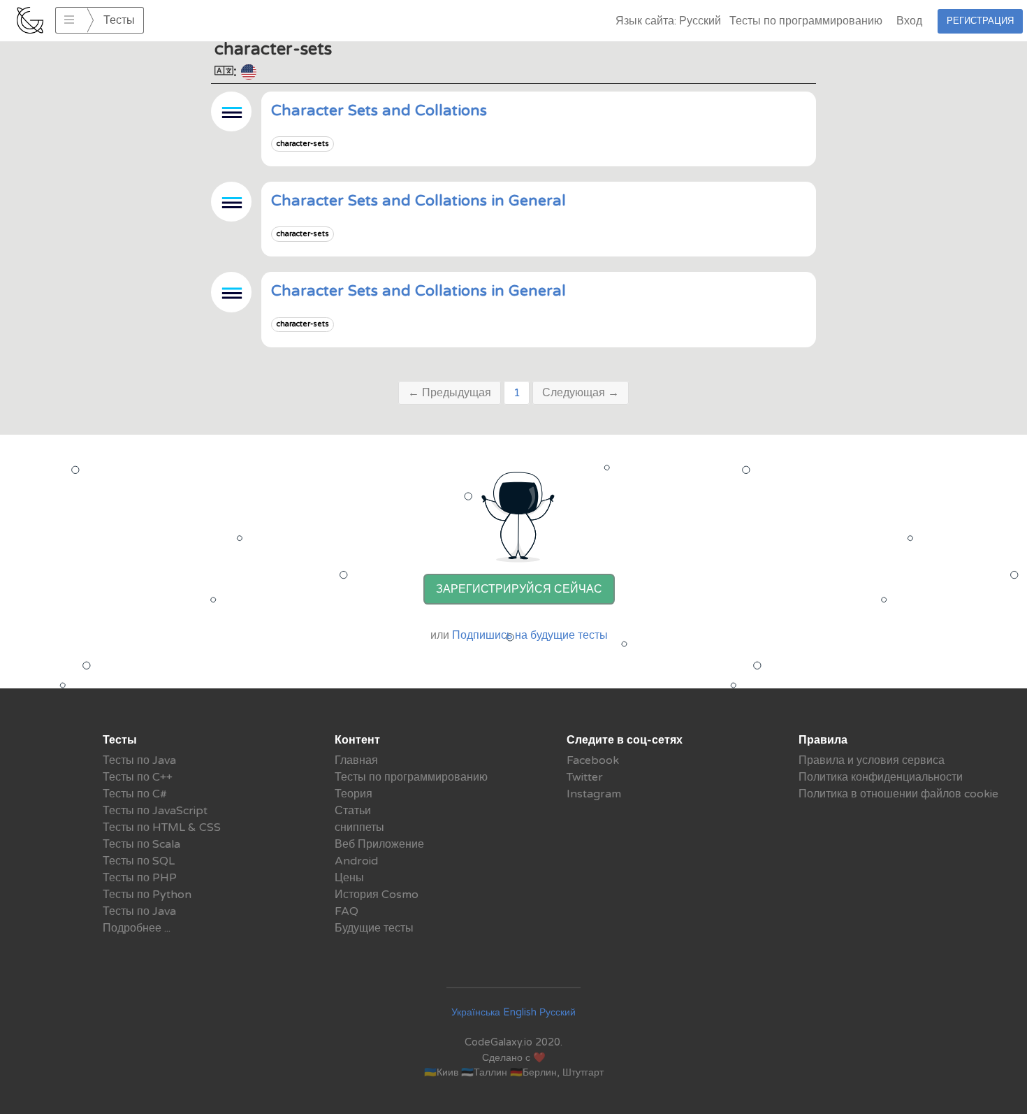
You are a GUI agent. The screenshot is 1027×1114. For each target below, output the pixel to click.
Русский (557, 1012)
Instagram (594, 794)
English (520, 1012)
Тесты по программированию (805, 21)
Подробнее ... (136, 928)
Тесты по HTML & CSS (162, 827)
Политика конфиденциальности (881, 777)
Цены (349, 878)
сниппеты (359, 827)
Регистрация (980, 21)
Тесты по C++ (138, 777)
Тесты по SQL (139, 861)
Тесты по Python (147, 895)
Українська (475, 1012)
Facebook (593, 760)
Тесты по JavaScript (155, 811)
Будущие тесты (374, 928)
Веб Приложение (379, 844)
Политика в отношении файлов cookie (898, 794)
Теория (353, 794)
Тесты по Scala (141, 844)
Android (356, 861)
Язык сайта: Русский (668, 21)
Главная (356, 760)
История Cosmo (376, 895)
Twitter (585, 777)
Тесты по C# (135, 794)
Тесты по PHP (140, 878)
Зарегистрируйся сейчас (519, 589)
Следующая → (580, 393)
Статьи (353, 811)
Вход (909, 21)
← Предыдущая (449, 393)
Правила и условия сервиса (872, 760)
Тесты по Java (139, 760)
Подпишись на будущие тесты (530, 635)
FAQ (346, 911)
